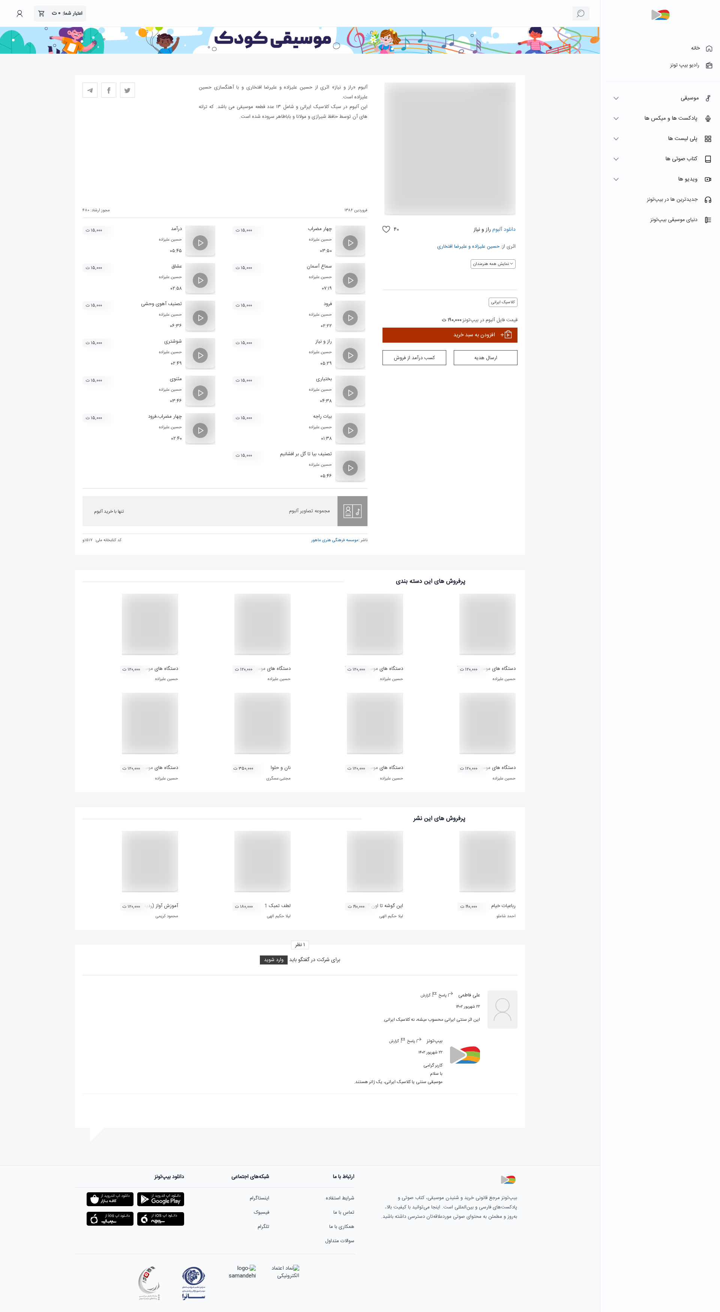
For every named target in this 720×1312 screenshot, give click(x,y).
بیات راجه (322, 416)
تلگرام (263, 1227)
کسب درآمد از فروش (414, 358)
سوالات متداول (339, 1241)
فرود (328, 304)
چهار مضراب (320, 229)
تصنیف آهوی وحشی (161, 304)
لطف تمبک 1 (277, 906)
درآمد (176, 229)
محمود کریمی (167, 916)
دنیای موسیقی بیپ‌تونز (674, 219)
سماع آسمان (319, 266)
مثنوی (176, 379)
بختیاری (324, 379)
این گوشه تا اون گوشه (381, 906)
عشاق (176, 266)
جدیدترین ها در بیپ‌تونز (672, 199)
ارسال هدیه (485, 358)
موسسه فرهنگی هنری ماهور (334, 540)
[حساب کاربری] (19, 14)
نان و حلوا (281, 768)
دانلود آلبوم (503, 229)
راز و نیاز (323, 341)
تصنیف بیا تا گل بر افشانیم (306, 454)
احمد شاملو (506, 916)
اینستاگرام (259, 1198)
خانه (695, 48)
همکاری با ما (341, 1227)
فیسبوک (261, 1212)
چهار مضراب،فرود (165, 416)
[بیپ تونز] (660, 15)
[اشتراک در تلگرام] (90, 90)
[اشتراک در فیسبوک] (108, 90)
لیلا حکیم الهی (391, 916)
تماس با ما (343, 1212)
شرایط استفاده (340, 1198)
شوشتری (173, 341)
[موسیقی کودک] (300, 52)
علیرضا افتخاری (452, 246)
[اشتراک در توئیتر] (127, 90)
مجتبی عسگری (278, 778)
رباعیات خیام (503, 906)
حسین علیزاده (486, 246)
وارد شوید (274, 960)
